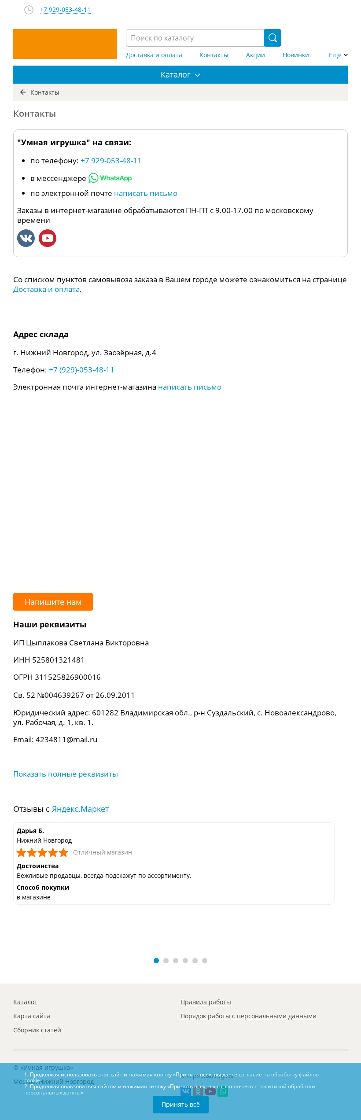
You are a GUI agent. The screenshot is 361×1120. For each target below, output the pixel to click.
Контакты (213, 55)
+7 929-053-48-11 (65, 10)
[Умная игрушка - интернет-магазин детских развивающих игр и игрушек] (65, 44)
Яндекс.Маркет (80, 808)
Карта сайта (31, 1016)
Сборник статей (37, 1030)
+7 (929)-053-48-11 (81, 370)
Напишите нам (53, 602)
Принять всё (181, 1104)
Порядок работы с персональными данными (248, 1016)
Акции (255, 55)
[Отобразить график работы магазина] (28, 10)
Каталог (25, 1002)
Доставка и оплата (154, 55)
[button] (156, 960)
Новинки (296, 55)
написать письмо (145, 193)
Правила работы (205, 1002)
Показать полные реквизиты (65, 774)
